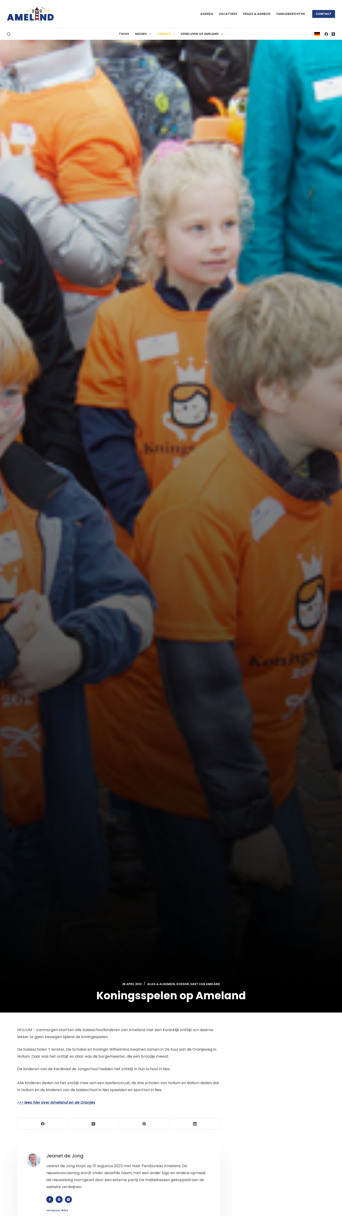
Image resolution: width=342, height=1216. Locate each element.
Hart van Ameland (205, 984)
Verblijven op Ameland (200, 34)
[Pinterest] (144, 1124)
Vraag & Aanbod (257, 14)
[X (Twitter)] (333, 34)
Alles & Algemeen (161, 984)
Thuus (124, 34)
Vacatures (228, 14)
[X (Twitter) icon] (68, 1199)
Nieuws (141, 34)
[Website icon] (59, 1199)
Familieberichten (290, 14)
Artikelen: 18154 (57, 1210)
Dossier (182, 984)
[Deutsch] (317, 33)
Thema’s (164, 34)
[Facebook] (326, 34)
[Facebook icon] (49, 1199)
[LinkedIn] (195, 1124)
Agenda (206, 14)
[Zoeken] (8, 34)
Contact (324, 14)
